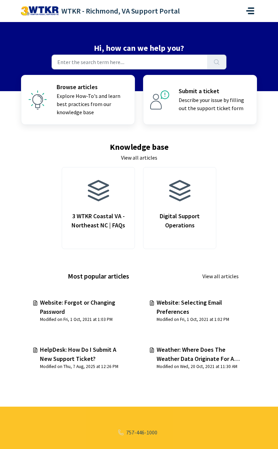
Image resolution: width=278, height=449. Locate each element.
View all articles (139, 157)
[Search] (216, 62)
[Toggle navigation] (250, 11)
